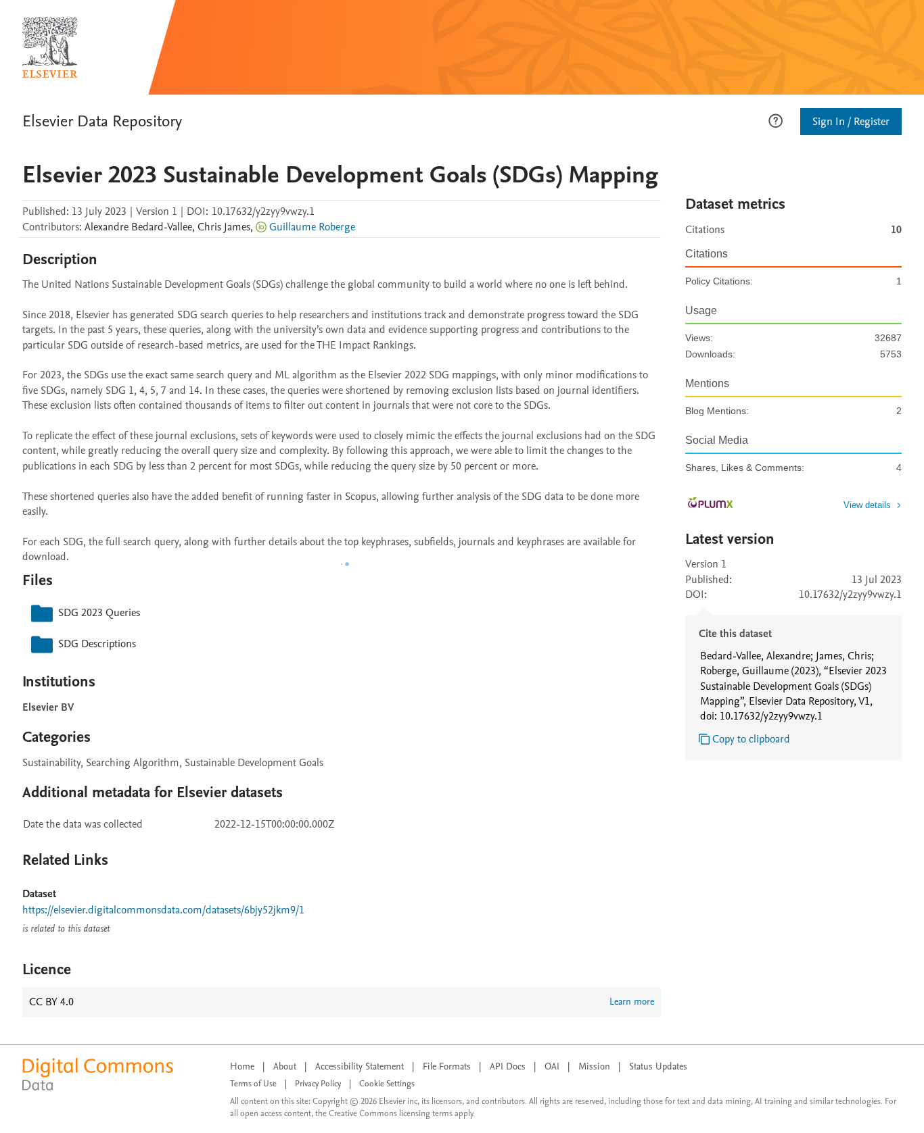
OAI (552, 1066)
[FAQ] (775, 119)
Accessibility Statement (359, 1066)
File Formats (447, 1066)
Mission (594, 1066)
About (284, 1066)
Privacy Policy (318, 1083)
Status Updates (658, 1066)
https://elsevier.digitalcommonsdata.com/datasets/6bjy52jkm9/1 (163, 910)
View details (867, 505)
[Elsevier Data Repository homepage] (50, 47)
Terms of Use (253, 1083)
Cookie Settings (387, 1083)
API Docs (508, 1066)
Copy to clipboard (751, 739)
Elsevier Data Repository (102, 121)
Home (242, 1066)
